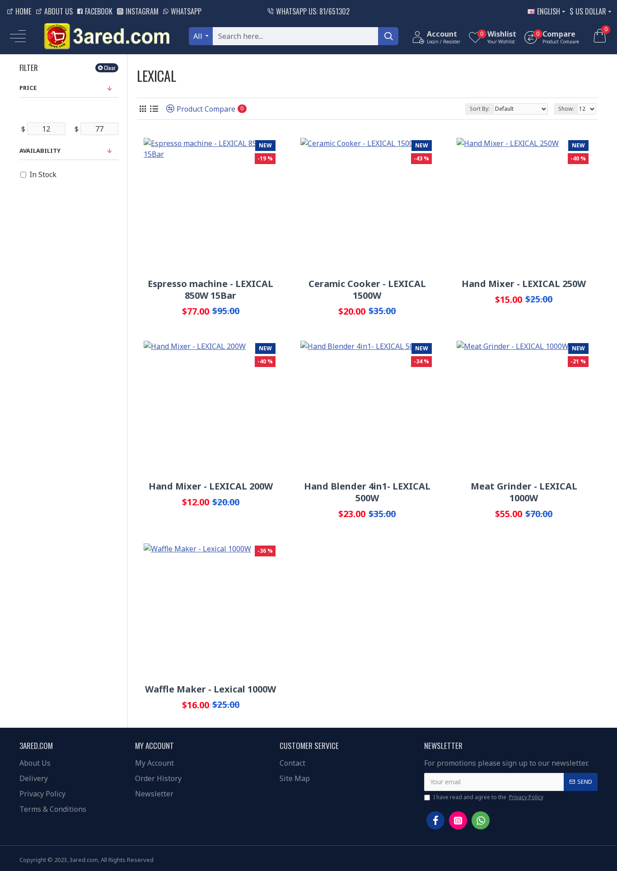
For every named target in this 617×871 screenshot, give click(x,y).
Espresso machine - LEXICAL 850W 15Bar (210, 289)
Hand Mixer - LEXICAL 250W (524, 284)
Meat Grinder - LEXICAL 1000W (524, 492)
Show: (566, 109)
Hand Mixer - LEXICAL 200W (211, 486)
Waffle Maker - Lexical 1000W (210, 689)
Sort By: (480, 109)
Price (28, 88)
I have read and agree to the (488, 797)
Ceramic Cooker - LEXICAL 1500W (367, 289)
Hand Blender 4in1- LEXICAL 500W (367, 492)
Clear (110, 67)
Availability (40, 150)
